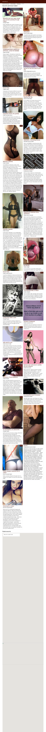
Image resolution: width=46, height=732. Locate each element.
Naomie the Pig (28, 97)
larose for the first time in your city (32, 69)
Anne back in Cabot (8, 506)
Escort (25, 445)
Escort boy (6, 87)
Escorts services (6, 3)
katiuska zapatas (8, 229)
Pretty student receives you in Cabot (11, 471)
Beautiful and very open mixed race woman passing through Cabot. (11, 20)
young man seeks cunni (9, 317)
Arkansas (19, 3)
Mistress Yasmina (8, 161)
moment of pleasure (29, 321)
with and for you (7, 342)
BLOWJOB (26, 265)
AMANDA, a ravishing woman (32, 140)
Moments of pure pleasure (10, 377)
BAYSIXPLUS (5, 1)
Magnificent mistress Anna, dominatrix (31, 213)
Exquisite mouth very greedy (11, 113)
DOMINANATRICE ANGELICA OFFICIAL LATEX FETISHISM (11, 50)
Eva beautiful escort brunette (32, 395)
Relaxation (27, 31)
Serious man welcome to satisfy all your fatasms (33, 365)
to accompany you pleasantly (11, 429)
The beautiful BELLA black (31, 290)
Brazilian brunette (29, 169)
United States (13, 3)
